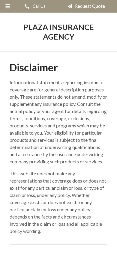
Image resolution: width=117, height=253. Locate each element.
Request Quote (89, 6)
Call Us (39, 6)
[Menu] (7, 6)
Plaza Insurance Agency (58, 31)
